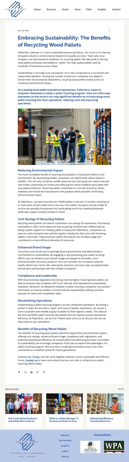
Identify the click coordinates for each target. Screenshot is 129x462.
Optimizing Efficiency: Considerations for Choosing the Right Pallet (104, 419)
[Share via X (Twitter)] (25, 372)
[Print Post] (44, 372)
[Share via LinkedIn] (31, 372)
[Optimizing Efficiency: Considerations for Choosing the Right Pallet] (105, 403)
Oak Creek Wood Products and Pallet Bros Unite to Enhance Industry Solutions (23, 419)
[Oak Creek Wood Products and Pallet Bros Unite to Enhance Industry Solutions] (23, 403)
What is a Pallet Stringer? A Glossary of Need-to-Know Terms (63, 419)
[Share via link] (37, 372)
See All (121, 389)
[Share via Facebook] (19, 372)
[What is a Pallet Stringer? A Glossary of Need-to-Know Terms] (64, 403)
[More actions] (109, 30)
